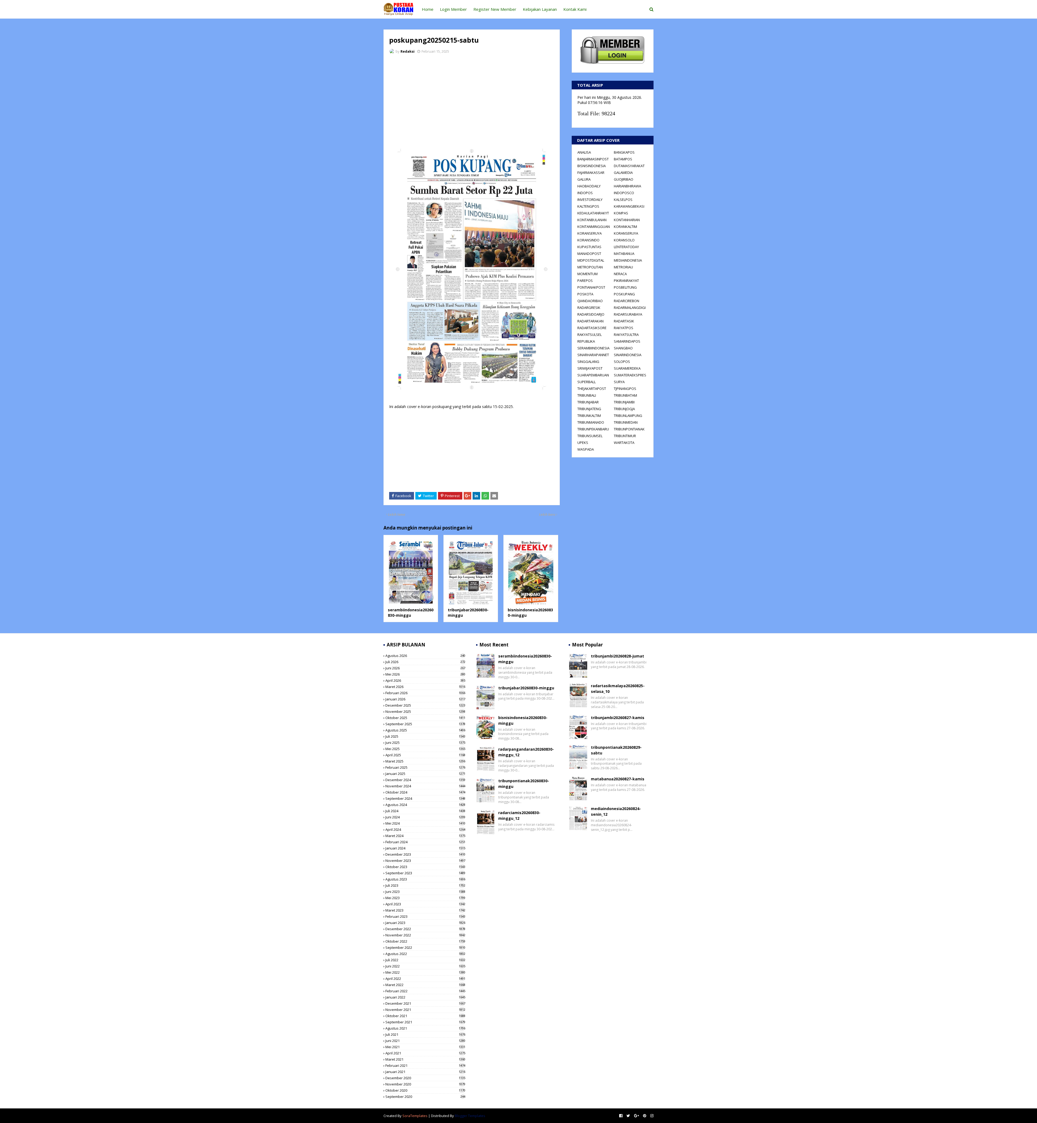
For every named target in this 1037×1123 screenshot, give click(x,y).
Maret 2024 (425, 835)
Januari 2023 (425, 922)
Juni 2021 (425, 1040)
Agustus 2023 (425, 879)
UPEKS (582, 442)
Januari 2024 (425, 848)
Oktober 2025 (425, 717)
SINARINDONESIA (627, 354)
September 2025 (425, 723)
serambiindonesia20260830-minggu (410, 612)
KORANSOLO (624, 240)
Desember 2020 (425, 1077)
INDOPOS (585, 192)
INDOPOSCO (624, 192)
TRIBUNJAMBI (624, 402)
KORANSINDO (588, 240)
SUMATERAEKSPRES (630, 375)
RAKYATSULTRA (626, 334)
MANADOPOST (589, 253)
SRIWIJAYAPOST (589, 368)
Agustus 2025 (425, 730)
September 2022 (425, 947)
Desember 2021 (425, 1003)
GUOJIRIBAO (623, 179)
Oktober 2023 (425, 866)
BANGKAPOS (624, 152)
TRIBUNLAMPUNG (628, 415)
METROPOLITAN (590, 267)
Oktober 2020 (425, 1090)
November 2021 (425, 1009)
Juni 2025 (425, 742)
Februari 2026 (425, 692)
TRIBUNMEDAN (626, 422)
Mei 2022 (425, 972)
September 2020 (425, 1096)
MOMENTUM (587, 273)
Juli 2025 (425, 736)
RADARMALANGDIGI (630, 307)
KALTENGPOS (588, 206)
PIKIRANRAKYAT (626, 280)
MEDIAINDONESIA (628, 260)
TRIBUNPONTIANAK (629, 429)
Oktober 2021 (425, 1015)
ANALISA (584, 152)
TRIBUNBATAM (625, 395)
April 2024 (425, 829)
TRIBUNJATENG (589, 408)
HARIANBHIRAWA (627, 186)
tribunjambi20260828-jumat (617, 656)
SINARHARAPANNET (593, 354)
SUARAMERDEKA (627, 368)
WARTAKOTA (624, 442)
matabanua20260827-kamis (617, 778)
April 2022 (425, 978)
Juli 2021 (425, 1034)
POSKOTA (585, 294)
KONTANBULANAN (592, 219)
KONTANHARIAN (627, 219)
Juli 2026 (425, 661)
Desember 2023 (425, 854)
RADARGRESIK (588, 307)
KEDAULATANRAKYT (593, 213)
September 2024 (425, 798)
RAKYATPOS (623, 327)
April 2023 (425, 904)
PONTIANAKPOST (591, 287)
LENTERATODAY (626, 246)
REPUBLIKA (586, 341)
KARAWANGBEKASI (629, 206)
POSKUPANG (624, 294)
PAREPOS (585, 280)
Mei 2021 (425, 1046)
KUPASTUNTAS (589, 246)
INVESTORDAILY (589, 199)
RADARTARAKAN (590, 321)
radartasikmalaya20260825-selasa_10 (618, 688)
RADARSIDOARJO (590, 314)
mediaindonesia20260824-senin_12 (616, 811)
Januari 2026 (425, 699)
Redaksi (407, 51)
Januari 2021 (425, 1071)
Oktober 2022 (425, 941)
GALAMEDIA (623, 172)
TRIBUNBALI (586, 395)
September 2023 (425, 873)
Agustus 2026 (425, 655)
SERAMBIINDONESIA (593, 348)
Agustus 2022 (425, 953)
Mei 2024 (425, 823)
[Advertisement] (471, 98)
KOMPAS (621, 213)
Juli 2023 (425, 885)
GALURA (584, 179)
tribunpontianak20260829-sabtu (616, 750)
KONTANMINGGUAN (593, 226)
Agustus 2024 (425, 804)
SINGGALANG (588, 361)
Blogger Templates (470, 1115)
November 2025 (425, 711)
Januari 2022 (425, 997)
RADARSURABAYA (628, 314)
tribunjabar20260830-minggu (526, 687)
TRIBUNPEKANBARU (593, 429)
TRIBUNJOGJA (624, 408)
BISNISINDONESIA (591, 165)
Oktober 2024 (425, 792)
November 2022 (425, 935)
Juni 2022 (425, 966)
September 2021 (425, 1022)
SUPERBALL (586, 381)
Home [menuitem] (427, 9)
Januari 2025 (425, 773)
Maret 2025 (425, 761)
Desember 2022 (425, 928)
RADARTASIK (624, 321)
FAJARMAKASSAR (590, 172)
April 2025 (425, 755)
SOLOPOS (622, 361)
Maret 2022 (425, 984)
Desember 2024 (425, 779)
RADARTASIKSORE (592, 327)
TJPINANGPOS (625, 388)
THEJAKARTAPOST (591, 388)
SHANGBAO (623, 348)
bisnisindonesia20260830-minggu (522, 720)
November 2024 (425, 786)
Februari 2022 (425, 991)
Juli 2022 (425, 959)
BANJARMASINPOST (593, 159)
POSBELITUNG (625, 287)
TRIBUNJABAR (588, 402)
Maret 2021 (425, 1059)
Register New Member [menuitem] (494, 9)
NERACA (620, 273)
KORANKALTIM (625, 226)
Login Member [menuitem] (453, 9)
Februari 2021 (425, 1065)
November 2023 (425, 860)
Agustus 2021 (425, 1028)
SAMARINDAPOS (627, 341)
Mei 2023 (425, 897)
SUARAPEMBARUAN (593, 375)
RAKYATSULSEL (589, 334)
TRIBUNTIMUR (625, 435)
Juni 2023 (425, 891)
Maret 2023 (425, 910)
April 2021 (425, 1053)
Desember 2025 (425, 705)
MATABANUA (624, 253)
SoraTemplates (414, 1115)
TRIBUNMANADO (590, 422)
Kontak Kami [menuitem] (575, 9)
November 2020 (425, 1084)
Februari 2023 (425, 916)
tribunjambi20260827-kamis (617, 717)
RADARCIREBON (626, 300)
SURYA (619, 381)
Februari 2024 (425, 841)
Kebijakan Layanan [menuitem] (540, 9)
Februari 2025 (425, 767)
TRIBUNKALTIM (589, 415)
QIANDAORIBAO (590, 300)
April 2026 (425, 680)
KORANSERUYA (589, 233)
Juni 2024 (425, 817)
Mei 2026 (425, 674)
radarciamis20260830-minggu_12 (519, 815)
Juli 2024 (425, 810)
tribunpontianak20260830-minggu (523, 783)
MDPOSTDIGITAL (590, 260)
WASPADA (585, 449)
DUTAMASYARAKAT (629, 165)
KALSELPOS (623, 199)
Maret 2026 (425, 686)
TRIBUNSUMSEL (589, 435)
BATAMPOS (623, 159)
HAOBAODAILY (589, 186)
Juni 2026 (425, 668)
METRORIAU (623, 267)
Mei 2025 (425, 748)
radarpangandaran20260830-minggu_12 (526, 752)
